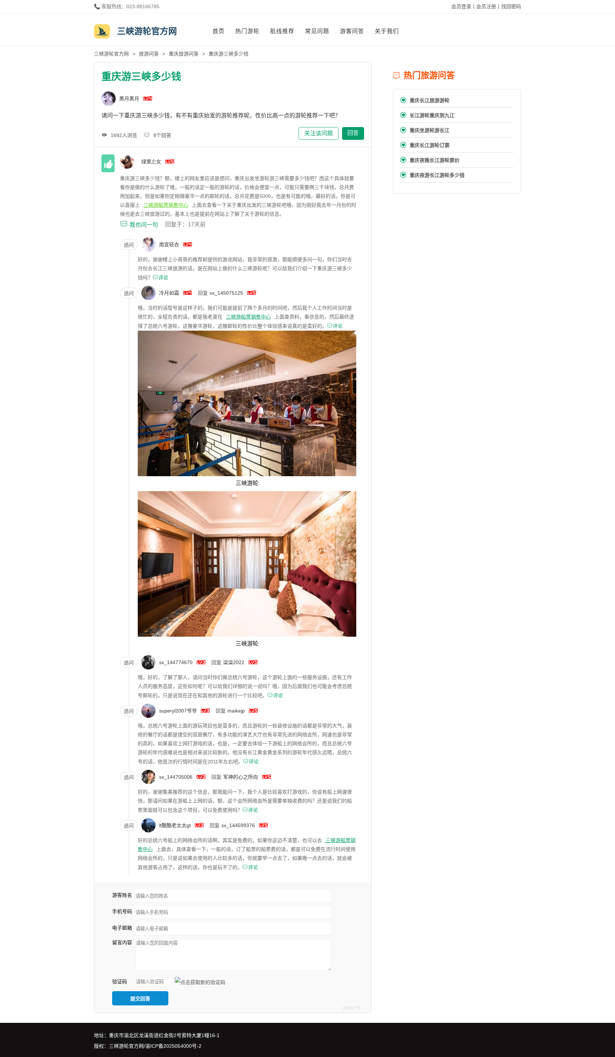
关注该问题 (318, 133)
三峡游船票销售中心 (165, 205)
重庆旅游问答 (184, 54)
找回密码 (511, 6)
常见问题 (317, 31)
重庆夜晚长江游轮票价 (429, 160)
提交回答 (140, 998)
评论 (160, 277)
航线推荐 (282, 31)
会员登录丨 (463, 6)
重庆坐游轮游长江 (425, 130)
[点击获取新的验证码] (200, 982)
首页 (218, 31)
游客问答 (352, 31)
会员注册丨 (488, 6)
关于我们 (387, 31)
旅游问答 (149, 54)
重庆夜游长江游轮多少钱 (432, 175)
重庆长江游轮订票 (425, 145)
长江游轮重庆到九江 (427, 115)
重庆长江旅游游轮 (425, 100)
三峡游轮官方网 (111, 54)
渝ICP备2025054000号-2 (173, 1046)
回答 (353, 133)
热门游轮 (247, 31)
